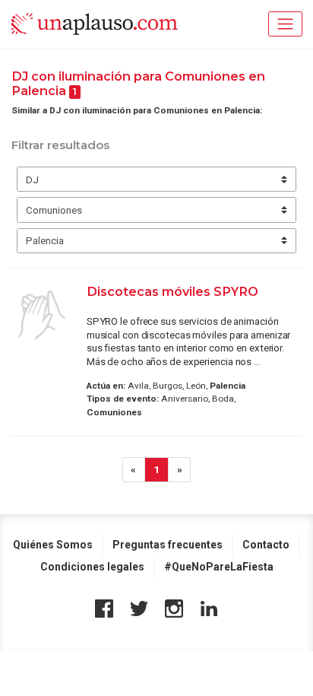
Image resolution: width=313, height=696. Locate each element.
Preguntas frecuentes (167, 545)
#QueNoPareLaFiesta (218, 567)
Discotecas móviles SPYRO (172, 291)
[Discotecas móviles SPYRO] (41, 314)
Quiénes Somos (53, 545)
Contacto (265, 545)
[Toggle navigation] (285, 24)
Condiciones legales (92, 567)
